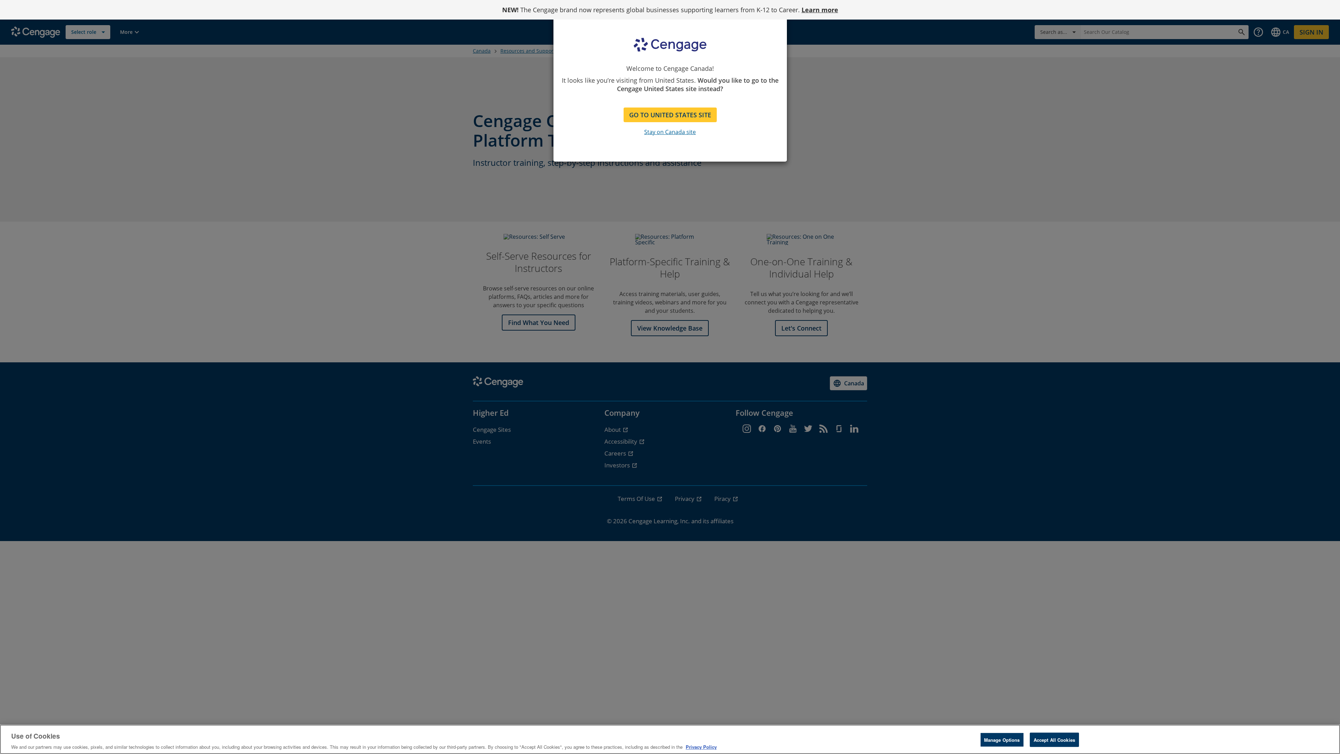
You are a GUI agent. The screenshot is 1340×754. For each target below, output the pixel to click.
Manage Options (1002, 739)
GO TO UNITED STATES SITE (670, 115)
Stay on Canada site (670, 132)
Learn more (820, 10)
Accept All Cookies (1054, 739)
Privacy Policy (701, 747)
